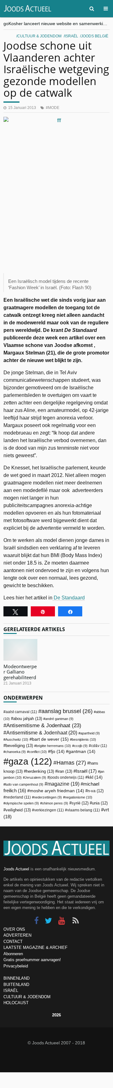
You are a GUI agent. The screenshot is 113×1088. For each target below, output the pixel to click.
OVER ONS (14, 929)
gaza (30, 761)
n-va (96, 791)
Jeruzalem (35, 777)
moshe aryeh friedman (57, 790)
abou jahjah (27, 718)
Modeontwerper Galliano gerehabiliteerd (20, 671)
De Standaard (68, 597)
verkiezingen (49, 810)
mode (53, 108)
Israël (71, 36)
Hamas (71, 762)
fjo (58, 751)
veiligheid (18, 810)
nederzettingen (48, 797)
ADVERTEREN (17, 935)
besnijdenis (84, 739)
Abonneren (13, 953)
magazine (63, 784)
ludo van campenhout (24, 784)
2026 (56, 1015)
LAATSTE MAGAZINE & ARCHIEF (35, 947)
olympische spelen (22, 803)
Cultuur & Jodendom (39, 36)
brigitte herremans (53, 746)
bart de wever (50, 739)
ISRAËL (10, 990)
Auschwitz (16, 739)
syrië (80, 803)
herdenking (40, 771)
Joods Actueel (16, 869)
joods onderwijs (67, 777)
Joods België (94, 36)
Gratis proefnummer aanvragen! (32, 959)
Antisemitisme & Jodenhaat (43, 725)
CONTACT (13, 941)
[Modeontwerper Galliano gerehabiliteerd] (20, 650)
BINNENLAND (16, 978)
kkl (95, 777)
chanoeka (15, 752)
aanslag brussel (67, 711)
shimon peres (55, 803)
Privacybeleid (15, 966)
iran (64, 771)
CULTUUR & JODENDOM (27, 996)
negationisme (78, 797)
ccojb (81, 746)
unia (100, 803)
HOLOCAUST (16, 1002)
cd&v (99, 746)
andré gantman (59, 719)
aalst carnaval (21, 712)
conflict (38, 752)
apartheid (90, 733)
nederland (18, 797)
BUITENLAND (16, 984)
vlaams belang (83, 810)
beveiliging (19, 745)
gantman (81, 751)
